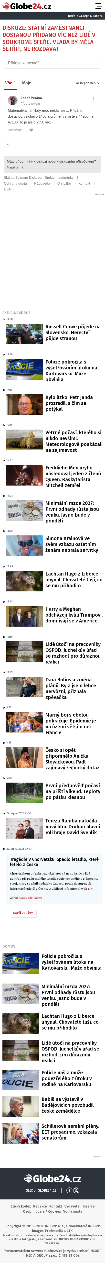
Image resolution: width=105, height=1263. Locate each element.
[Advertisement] (52, 248)
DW (90, 889)
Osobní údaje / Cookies (42, 1211)
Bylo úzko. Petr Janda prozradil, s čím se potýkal (69, 403)
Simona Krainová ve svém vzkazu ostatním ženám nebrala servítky (71, 544)
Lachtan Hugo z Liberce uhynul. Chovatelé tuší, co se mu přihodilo (74, 579)
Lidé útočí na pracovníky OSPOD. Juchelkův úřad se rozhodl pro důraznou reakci (73, 653)
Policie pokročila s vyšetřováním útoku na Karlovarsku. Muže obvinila (71, 370)
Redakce (40, 1206)
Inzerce (88, 1206)
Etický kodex (21, 1206)
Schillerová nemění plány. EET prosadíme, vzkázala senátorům (70, 1132)
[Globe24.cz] (26, 6)
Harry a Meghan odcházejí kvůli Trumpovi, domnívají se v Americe (74, 615)
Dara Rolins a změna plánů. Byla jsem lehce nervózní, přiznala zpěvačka (70, 688)
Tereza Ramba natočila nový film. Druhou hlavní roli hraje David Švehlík (72, 826)
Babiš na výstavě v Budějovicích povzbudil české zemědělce (68, 1105)
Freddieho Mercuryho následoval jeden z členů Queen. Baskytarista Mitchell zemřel (73, 476)
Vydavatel (72, 1206)
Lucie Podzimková (30, 898)
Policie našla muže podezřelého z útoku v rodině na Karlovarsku (67, 1078)
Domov (8, 946)
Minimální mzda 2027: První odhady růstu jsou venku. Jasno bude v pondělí (72, 512)
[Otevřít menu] (98, 6)
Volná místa (72, 1211)
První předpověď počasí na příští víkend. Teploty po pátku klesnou (72, 791)
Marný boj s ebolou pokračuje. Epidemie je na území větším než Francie (70, 723)
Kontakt (55, 1206)
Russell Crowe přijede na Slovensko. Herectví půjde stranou (73, 332)
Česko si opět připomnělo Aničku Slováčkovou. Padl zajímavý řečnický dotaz (72, 759)
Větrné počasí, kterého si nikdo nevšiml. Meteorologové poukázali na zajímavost (74, 441)
